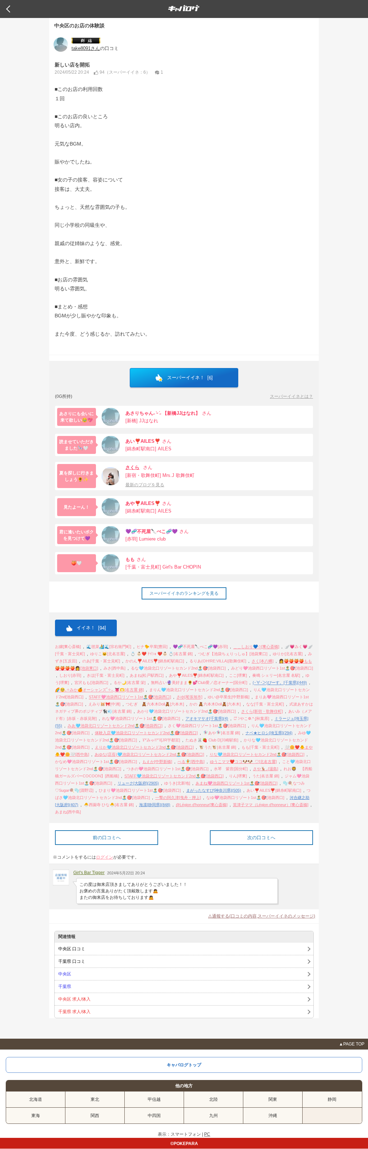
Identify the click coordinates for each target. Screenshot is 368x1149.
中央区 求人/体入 (74, 999)
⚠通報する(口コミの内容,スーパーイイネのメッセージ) (261, 916)
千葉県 (64, 986)
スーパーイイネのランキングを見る (184, 593)
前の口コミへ (107, 837)
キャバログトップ (184, 1064)
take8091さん (86, 48)
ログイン (104, 857)
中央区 (64, 973)
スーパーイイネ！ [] (189, 378)
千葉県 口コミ (71, 961)
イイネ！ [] (90, 628)
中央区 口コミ (71, 948)
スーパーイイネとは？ (291, 396)
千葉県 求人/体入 (74, 1011)
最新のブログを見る (144, 484)
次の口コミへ (261, 837)
